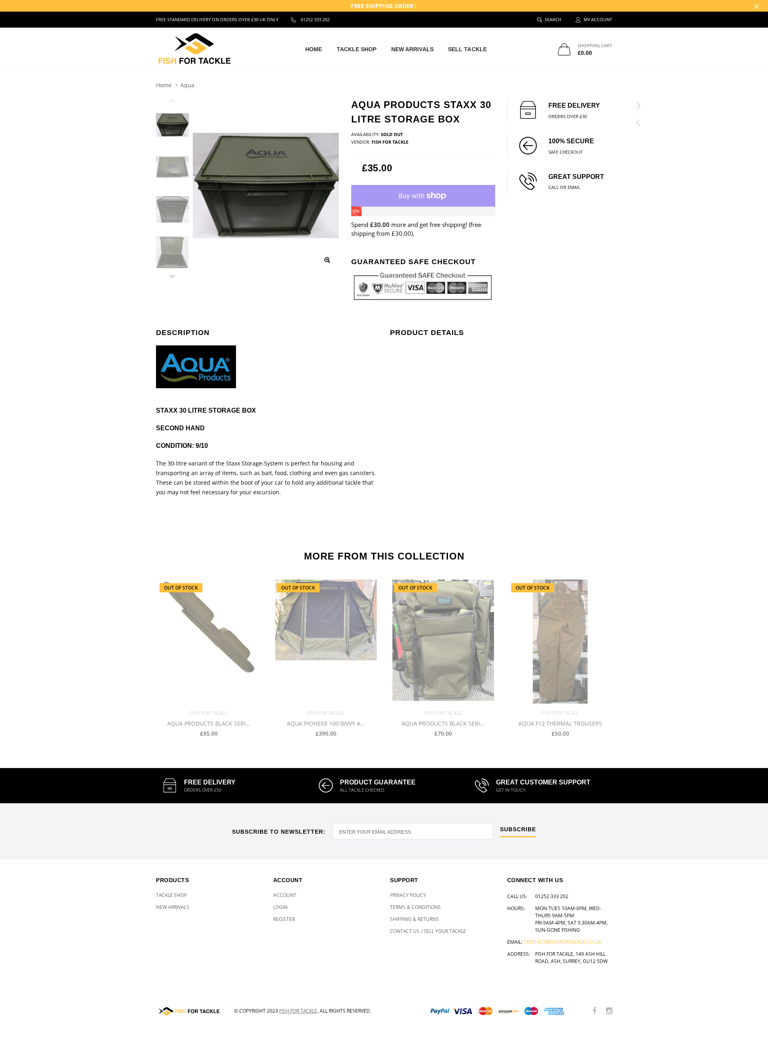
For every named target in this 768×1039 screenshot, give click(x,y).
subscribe (518, 829)
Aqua (187, 85)
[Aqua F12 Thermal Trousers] (560, 642)
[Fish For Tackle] (189, 1011)
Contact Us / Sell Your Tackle (428, 931)
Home (313, 49)
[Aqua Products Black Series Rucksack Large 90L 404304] (443, 642)
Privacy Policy (408, 895)
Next (172, 275)
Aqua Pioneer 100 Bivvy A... (326, 723)
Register (284, 919)
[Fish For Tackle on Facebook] (594, 1011)
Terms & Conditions (415, 907)
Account (284, 895)
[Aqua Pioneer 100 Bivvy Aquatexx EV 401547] (325, 642)
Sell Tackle (467, 49)
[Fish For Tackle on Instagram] (609, 1011)
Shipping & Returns (414, 919)
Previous (172, 102)
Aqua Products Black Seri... (208, 723)
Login (280, 907)
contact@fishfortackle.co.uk (562, 942)
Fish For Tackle (298, 1010)
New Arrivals (412, 49)
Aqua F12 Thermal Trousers (560, 723)
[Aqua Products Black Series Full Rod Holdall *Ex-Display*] (208, 642)
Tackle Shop (357, 49)
